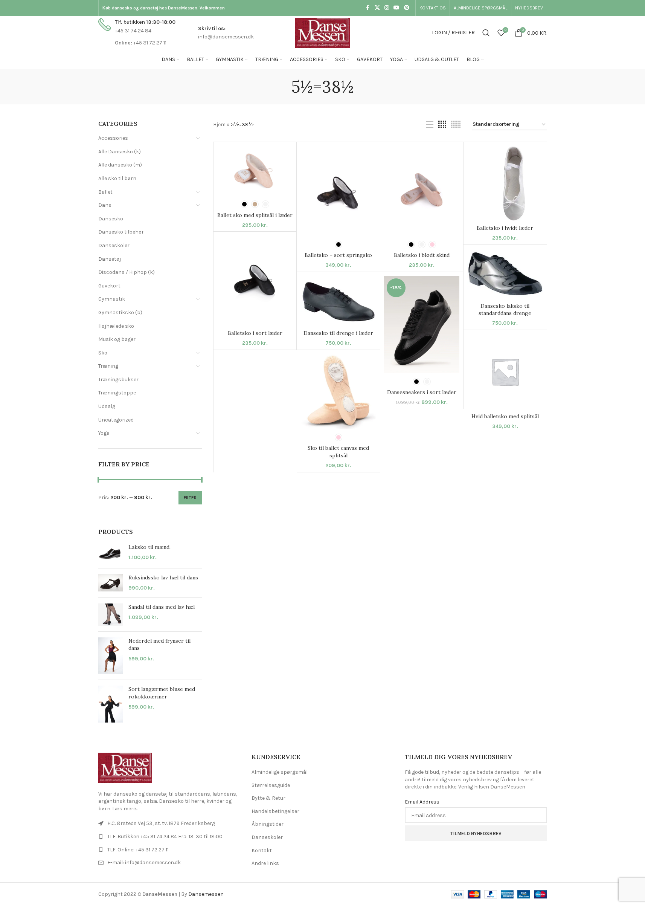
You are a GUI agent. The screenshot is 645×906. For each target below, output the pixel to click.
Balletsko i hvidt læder (505, 228)
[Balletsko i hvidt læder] (505, 183)
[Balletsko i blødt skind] (421, 191)
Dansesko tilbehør (121, 232)
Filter (190, 497)
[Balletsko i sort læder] (255, 280)
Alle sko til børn (117, 178)
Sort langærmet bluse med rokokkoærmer (161, 693)
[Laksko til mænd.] (110, 553)
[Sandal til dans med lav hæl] (110, 614)
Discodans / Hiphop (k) (126, 272)
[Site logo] (322, 32)
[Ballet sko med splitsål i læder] (255, 171)
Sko (102, 353)
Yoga (104, 433)
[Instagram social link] (386, 8)
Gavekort (109, 286)
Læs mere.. (124, 808)
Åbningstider (268, 824)
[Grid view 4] (442, 125)
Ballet (105, 192)
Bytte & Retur (268, 798)
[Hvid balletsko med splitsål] (505, 371)
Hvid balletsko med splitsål (505, 416)
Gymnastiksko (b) (120, 312)
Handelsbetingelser (275, 811)
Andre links (265, 863)
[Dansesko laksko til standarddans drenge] (505, 274)
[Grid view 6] (455, 125)
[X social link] (377, 8)
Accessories (113, 138)
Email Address (422, 802)
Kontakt (262, 850)
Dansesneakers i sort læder (421, 392)
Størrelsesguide (271, 785)
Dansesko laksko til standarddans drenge (505, 310)
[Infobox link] (136, 32)
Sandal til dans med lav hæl (161, 606)
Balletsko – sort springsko (338, 255)
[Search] (486, 32)
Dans (104, 205)
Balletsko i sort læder (255, 333)
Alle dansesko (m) (120, 165)
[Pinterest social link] (407, 8)
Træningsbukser (118, 379)
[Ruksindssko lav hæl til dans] (110, 583)
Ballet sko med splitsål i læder (255, 215)
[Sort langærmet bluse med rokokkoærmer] (110, 704)
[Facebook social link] (367, 8)
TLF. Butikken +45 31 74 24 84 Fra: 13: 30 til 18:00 (165, 836)
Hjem (219, 124)
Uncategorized (116, 420)
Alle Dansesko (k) (119, 151)
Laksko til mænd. (149, 547)
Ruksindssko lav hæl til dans (163, 577)
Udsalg (106, 406)
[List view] (429, 125)
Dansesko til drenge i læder (338, 333)
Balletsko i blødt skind (422, 255)
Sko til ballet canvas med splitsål (338, 452)
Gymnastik (111, 299)
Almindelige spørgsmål (280, 772)
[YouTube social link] (396, 8)
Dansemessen (206, 894)
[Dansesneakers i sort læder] (421, 324)
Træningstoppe (117, 393)
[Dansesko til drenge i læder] (338, 301)
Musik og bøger (117, 339)
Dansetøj (109, 259)
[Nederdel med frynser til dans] (110, 655)
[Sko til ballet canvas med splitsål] (338, 391)
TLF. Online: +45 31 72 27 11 (138, 849)
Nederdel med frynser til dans (159, 644)
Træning (108, 366)
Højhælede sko (116, 326)
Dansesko (110, 218)
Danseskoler (114, 245)
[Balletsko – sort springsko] (338, 191)
